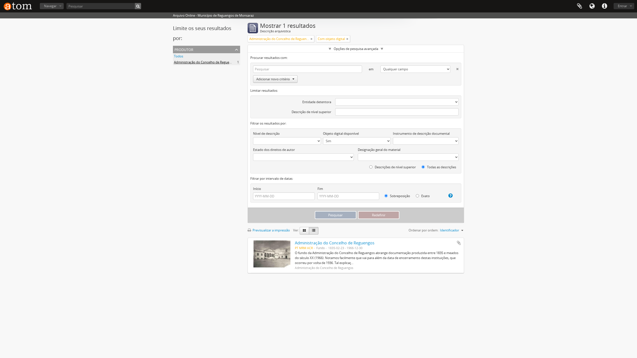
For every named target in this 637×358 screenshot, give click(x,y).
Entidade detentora (316, 102)
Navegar (50, 6)
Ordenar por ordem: (423, 230)
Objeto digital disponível (341, 133)
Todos (178, 56)
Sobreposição (399, 196)
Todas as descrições (441, 167)
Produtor (183, 49)
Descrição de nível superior (311, 112)
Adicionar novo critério (273, 79)
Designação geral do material (379, 149)
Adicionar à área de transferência (458, 242)
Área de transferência (579, 6)
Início (257, 188)
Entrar (622, 6)
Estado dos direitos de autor (274, 149)
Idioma (592, 6)
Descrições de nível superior (395, 167)
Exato (425, 196)
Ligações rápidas (604, 6)
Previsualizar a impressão (271, 230)
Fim (320, 188)
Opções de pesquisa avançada (356, 48)
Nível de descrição (266, 133)
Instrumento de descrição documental (421, 133)
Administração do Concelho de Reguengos (205, 62)
